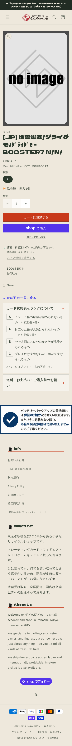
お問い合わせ (16, 460)
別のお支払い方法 (36, 237)
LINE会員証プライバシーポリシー (29, 512)
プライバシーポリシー (23, 732)
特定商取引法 (16, 503)
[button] (7, 17)
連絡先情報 (53, 738)
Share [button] (10, 285)
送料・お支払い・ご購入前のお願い (32, 383)
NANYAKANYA (33, 726)
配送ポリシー (57, 732)
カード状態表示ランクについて (30, 308)
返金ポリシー (16, 495)
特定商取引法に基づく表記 (30, 738)
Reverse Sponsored (19, 468)
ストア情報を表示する (21, 257)
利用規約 (13, 477)
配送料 (13, 166)
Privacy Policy (16, 486)
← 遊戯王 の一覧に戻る (19, 298)
